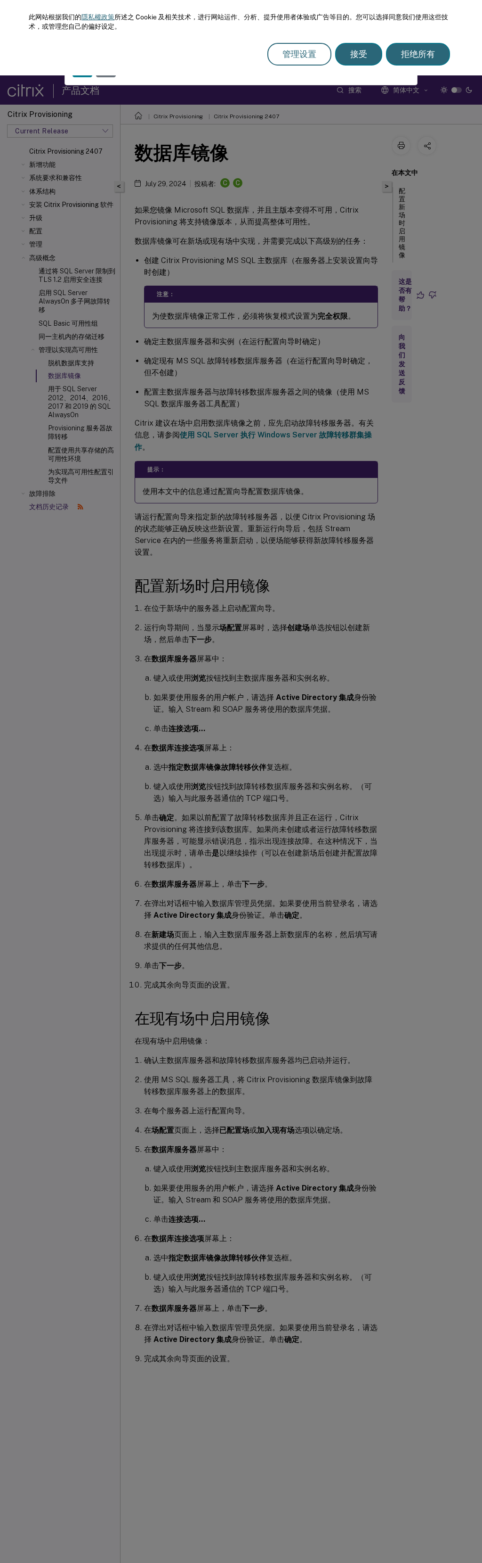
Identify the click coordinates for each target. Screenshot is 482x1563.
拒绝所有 (418, 54)
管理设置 (299, 54)
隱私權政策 (97, 17)
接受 (358, 54)
